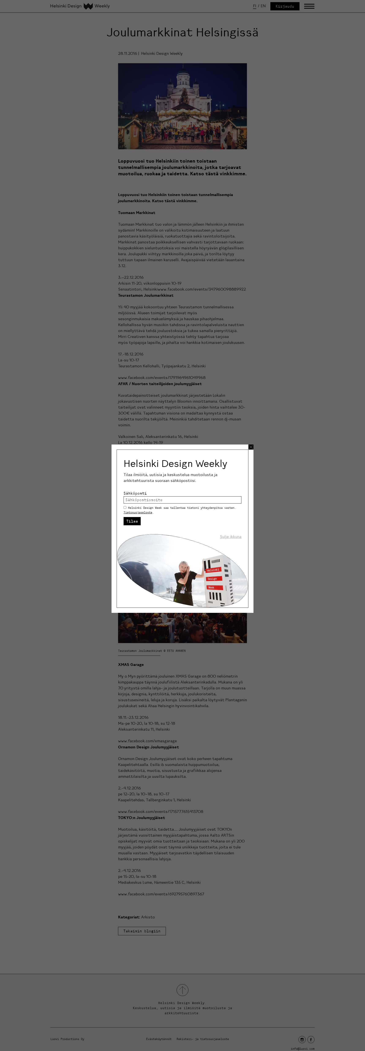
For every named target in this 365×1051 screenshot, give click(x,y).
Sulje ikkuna (230, 536)
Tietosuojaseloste (138, 512)
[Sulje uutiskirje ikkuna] (250, 447)
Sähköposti (135, 493)
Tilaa (132, 521)
